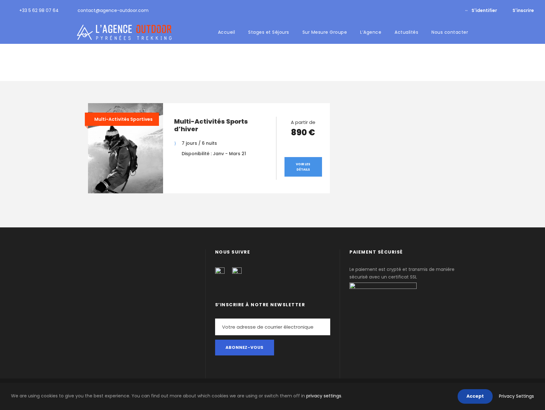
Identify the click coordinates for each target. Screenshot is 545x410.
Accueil (226, 32)
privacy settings (323, 396)
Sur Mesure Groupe (324, 32)
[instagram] (453, 10)
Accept (475, 396)
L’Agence (370, 32)
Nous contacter (449, 32)
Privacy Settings (516, 396)
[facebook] (443, 10)
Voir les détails (303, 167)
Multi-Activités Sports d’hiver (211, 125)
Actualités (406, 32)
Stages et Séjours (268, 32)
